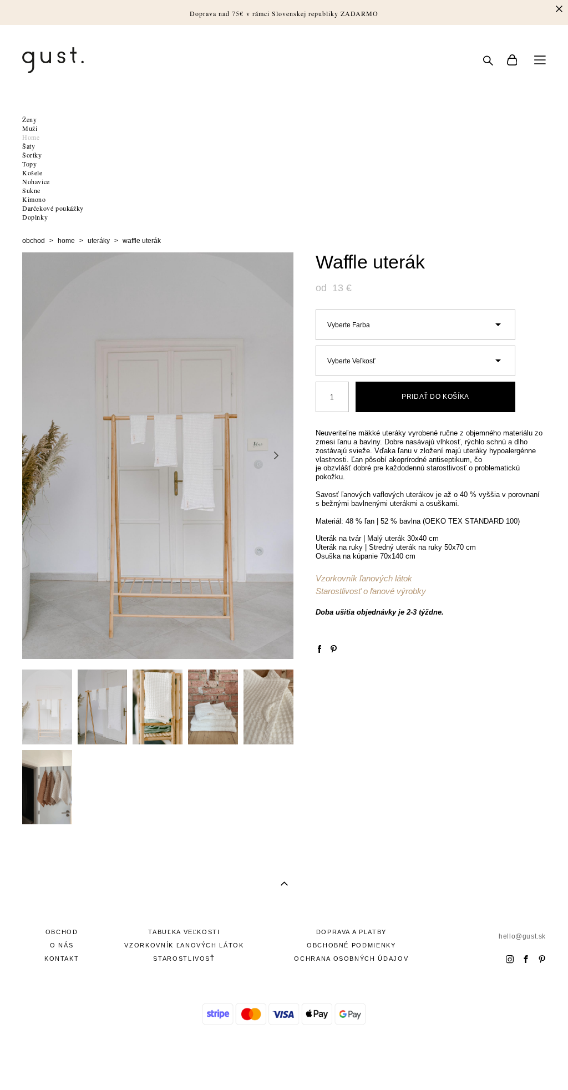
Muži (29, 128)
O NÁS (61, 945)
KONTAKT (61, 958)
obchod (33, 241)
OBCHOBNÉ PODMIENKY (351, 945)
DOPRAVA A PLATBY (351, 932)
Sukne (31, 190)
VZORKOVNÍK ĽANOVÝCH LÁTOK (184, 945)
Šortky (32, 154)
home (66, 241)
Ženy (29, 119)
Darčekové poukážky (53, 208)
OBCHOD (61, 932)
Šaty (28, 145)
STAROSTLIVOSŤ (184, 958)
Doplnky (35, 216)
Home (30, 137)
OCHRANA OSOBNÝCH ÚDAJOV (351, 958)
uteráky (99, 241)
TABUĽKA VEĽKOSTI (184, 932)
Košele (32, 172)
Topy (29, 163)
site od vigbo (284, 1064)
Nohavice (36, 181)
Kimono (34, 199)
